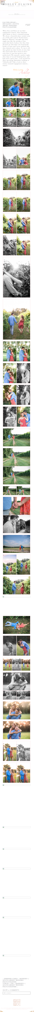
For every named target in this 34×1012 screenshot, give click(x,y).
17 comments (11, 990)
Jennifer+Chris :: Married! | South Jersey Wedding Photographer (16, 980)
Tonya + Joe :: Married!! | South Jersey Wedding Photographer (14, 985)
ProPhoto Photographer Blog (20, 1009)
